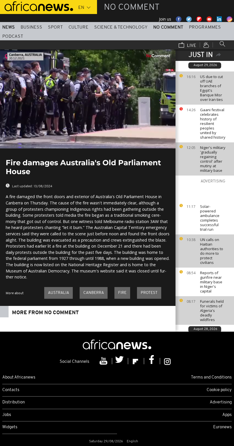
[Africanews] (36, 5)
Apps (227, 415)
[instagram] (167, 361)
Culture (78, 27)
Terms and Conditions (211, 377)
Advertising (221, 402)
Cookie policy (219, 390)
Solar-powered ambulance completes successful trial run (209, 218)
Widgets (9, 427)
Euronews (222, 427)
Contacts (10, 390)
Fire (122, 293)
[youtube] (104, 361)
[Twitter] (120, 361)
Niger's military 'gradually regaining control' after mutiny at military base (212, 159)
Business (31, 27)
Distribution (13, 402)
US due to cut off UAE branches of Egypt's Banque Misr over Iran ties (211, 88)
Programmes (205, 27)
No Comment (168, 27)
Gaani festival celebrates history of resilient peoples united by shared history (212, 123)
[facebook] (152, 361)
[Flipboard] (136, 361)
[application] (87, 98)
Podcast (12, 36)
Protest (149, 293)
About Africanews (18, 377)
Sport (55, 27)
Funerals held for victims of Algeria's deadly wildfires (212, 310)
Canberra (93, 293)
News (8, 27)
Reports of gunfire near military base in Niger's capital (211, 281)
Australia (58, 293)
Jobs (6, 415)
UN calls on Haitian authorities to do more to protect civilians (211, 251)
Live (191, 45)
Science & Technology (121, 27)
